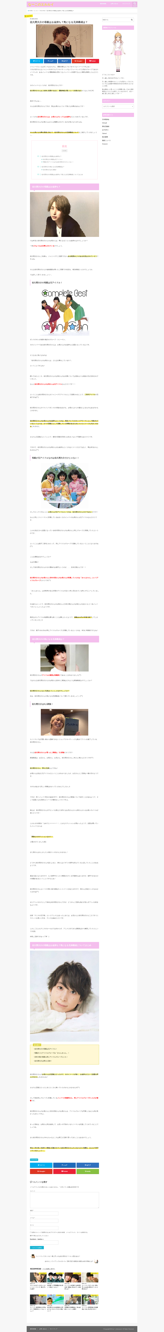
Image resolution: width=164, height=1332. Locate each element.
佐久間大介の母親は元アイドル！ (53, 159)
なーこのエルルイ (41, 4)
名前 (32, 1210)
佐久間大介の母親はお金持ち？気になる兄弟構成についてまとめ (62, 174)
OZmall (104, 123)
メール (32, 1218)
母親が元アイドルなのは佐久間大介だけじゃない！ (58, 162)
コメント (32, 1191)
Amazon (105, 144)
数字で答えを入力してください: (39, 1235)
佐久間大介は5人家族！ (50, 169)
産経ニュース (106, 140)
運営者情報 (103, 3)
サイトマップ (126, 3)
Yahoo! (104, 133)
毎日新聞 (105, 137)
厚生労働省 (105, 126)
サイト (32, 1225)
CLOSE (64, 150)
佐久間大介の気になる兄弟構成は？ (53, 167)
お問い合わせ (114, 3)
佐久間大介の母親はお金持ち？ (52, 156)
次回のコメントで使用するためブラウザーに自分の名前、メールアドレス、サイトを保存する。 (60, 1232)
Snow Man (34, 1159)
